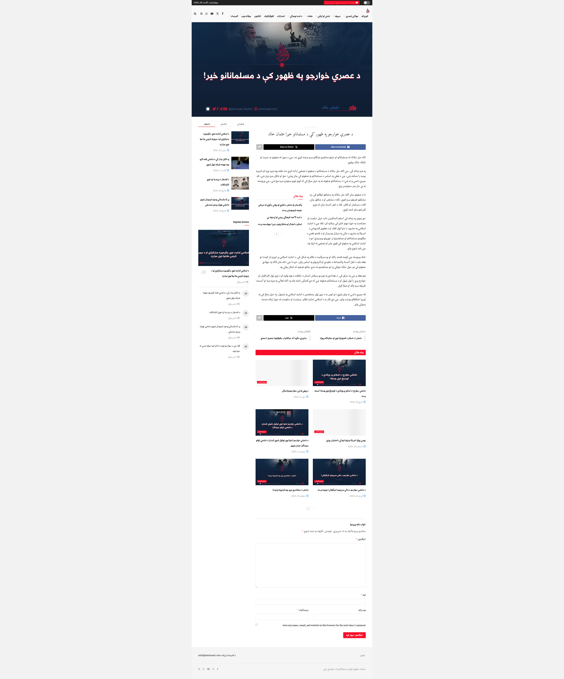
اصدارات (281, 16)
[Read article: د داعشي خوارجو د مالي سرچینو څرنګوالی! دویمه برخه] (339, 472)
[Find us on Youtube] (212, 14)
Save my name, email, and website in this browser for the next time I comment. (324, 625)
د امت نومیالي (296, 16)
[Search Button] (195, 13)
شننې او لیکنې (324, 16)
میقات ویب (246, 16)
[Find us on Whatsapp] (206, 14)
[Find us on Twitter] (217, 14)
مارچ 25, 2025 (356, 402)
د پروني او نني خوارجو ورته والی (295, 391)
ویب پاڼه (362, 610)
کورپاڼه (364, 16)
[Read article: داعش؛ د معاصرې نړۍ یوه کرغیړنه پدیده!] (282, 472)
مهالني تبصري (352, 16)
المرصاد (234, 16)
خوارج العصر (319, 382)
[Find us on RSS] (201, 14)
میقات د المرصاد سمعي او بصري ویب (340, 3)
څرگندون (361, 539)
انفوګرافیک (269, 16)
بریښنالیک (302, 610)
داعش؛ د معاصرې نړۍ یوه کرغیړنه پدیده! (290, 490)
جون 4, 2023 (300, 397)
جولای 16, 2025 (298, 496)
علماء (310, 16)
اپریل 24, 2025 (356, 496)
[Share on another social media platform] (259, 147)
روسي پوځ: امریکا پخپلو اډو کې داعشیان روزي (346, 440)
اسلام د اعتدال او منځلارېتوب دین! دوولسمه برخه (280, 224)
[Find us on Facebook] (222, 14)
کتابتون (257, 16)
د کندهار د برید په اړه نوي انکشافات (224, 312)
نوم (363, 595)
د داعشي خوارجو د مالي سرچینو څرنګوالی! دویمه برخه (342, 490)
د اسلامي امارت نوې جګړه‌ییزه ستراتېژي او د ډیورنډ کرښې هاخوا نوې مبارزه (214, 139)
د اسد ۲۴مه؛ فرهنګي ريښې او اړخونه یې (284, 217)
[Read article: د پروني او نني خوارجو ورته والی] (282, 373)
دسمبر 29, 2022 (355, 446)
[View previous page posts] (282, 234)
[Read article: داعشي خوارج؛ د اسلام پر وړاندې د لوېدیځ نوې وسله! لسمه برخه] (339, 373)
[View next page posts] (276, 234)
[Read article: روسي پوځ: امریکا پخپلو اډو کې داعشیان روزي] (339, 422)
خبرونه (338, 16)
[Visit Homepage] (367, 10)
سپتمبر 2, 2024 (299, 451)
